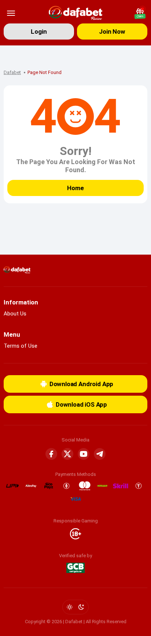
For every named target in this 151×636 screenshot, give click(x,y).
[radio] (70, 607)
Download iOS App (81, 404)
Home (75, 188)
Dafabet (12, 72)
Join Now (112, 31)
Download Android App (81, 384)
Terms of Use (20, 346)
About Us (15, 313)
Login (39, 31)
